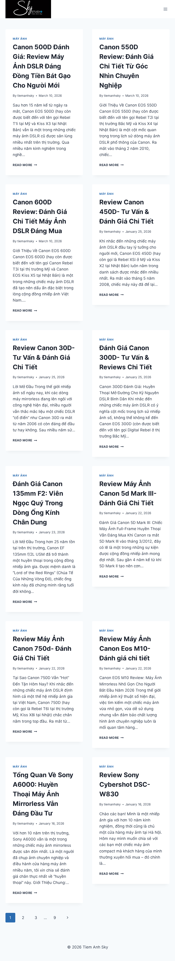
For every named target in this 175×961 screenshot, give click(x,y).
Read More (25, 165)
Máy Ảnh (20, 38)
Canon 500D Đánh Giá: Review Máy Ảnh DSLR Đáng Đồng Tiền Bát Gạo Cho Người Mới (42, 66)
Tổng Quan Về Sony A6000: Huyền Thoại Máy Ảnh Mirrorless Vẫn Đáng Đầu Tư (43, 794)
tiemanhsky (25, 95)
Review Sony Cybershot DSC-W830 (124, 784)
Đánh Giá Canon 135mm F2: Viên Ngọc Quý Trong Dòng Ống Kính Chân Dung (38, 503)
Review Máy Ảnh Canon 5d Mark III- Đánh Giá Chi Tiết (128, 493)
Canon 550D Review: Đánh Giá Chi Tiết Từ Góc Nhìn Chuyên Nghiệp (126, 66)
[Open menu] (165, 9)
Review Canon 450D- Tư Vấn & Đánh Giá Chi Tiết (126, 211)
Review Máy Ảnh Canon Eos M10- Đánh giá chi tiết (125, 648)
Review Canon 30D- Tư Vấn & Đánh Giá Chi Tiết (44, 357)
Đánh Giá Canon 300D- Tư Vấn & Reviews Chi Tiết (125, 357)
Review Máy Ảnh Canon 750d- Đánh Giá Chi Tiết (42, 648)
